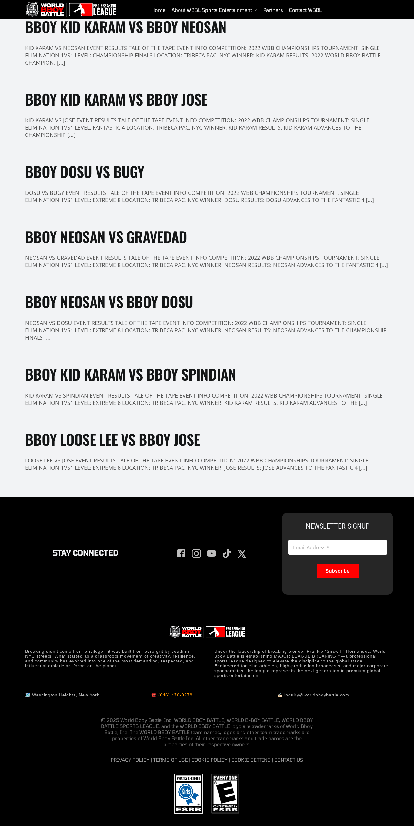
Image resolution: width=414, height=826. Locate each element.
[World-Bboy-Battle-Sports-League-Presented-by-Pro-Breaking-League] (70, 4)
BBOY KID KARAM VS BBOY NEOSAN (125, 26)
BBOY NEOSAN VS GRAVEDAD (106, 236)
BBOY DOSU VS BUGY (85, 171)
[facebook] (181, 553)
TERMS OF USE (170, 760)
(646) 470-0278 (175, 694)
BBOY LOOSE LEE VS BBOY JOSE (112, 439)
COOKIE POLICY (210, 760)
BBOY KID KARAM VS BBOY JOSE (116, 99)
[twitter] (241, 554)
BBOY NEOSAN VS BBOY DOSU (109, 301)
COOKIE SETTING (251, 760)
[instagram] (196, 553)
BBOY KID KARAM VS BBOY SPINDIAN (130, 374)
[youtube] (211, 553)
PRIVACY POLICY (130, 760)
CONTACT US (288, 760)
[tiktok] (226, 553)
